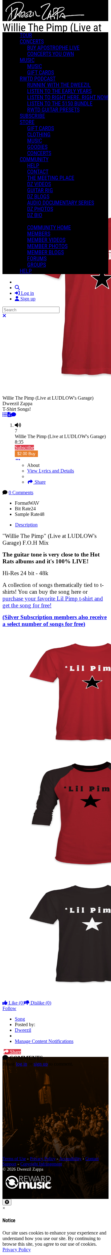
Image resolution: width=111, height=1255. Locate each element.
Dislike (40, 1002)
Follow (9, 1008)
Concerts (32, 41)
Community (34, 159)
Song (20, 1019)
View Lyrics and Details (50, 470)
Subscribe (24, 447)
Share (39, 482)
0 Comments (21, 492)
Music (27, 60)
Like (15, 1002)
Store (27, 122)
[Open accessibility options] (6, 1202)
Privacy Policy (43, 1158)
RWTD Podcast (38, 79)
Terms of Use (14, 1158)
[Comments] (13, 414)
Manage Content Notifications (44, 1041)
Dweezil (23, 1030)
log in (21, 1064)
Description (26, 524)
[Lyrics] (9, 414)
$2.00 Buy (26, 453)
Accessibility (70, 1158)
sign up (41, 1064)
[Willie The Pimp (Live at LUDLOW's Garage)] (4, 414)
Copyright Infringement (41, 1163)
